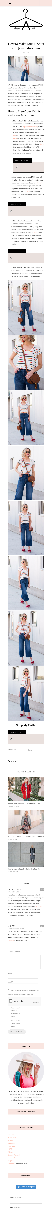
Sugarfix (40, 183)
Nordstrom (12, 1137)
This (35, 232)
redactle (11, 940)
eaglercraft (39, 906)
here (15, 138)
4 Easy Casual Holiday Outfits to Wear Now (24, 804)
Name (10, 973)
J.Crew (10, 1152)
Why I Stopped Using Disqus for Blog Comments (26, 836)
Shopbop (11, 1143)
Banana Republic (14, 1155)
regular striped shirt (29, 127)
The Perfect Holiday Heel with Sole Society (24, 869)
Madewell (11, 1158)
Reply (42, 889)
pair (28, 192)
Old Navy (11, 1146)
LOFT (10, 1149)
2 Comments (12, 750)
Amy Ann (12, 761)
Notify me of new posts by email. (15, 1023)
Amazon (11, 1134)
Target (10, 1161)
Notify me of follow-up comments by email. (15, 1012)
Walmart (11, 1140)
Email (10, 982)
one (14, 135)
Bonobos (11, 1164)
